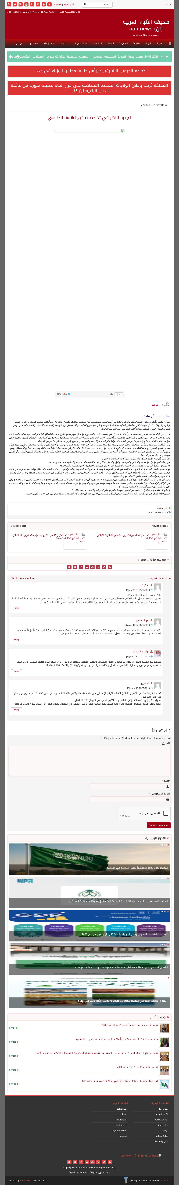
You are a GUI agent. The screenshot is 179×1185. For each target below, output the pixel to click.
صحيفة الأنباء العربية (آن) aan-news (146, 25)
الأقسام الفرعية (120, 1103)
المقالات (98, 43)
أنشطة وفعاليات (119, 1131)
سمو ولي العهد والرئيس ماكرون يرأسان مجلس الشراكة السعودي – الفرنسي (117, 1039)
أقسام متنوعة (80, 43)
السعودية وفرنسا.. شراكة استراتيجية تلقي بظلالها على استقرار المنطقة (119, 1081)
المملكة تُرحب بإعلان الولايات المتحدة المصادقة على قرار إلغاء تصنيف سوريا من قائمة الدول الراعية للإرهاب (89, 88)
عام (166, 508)
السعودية (123, 43)
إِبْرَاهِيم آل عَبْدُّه (141, 651)
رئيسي (165, 1131)
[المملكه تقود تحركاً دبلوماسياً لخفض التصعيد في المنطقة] (89, 859)
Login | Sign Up (63, 4)
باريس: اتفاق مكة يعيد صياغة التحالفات (120, 58)
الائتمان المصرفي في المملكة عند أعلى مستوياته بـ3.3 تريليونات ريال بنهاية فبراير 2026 (121, 967)
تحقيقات (63, 43)
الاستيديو (34, 43)
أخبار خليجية (162, 1125)
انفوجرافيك (49, 43)
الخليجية (136, 43)
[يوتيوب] (27, 4)
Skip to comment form (22, 578)
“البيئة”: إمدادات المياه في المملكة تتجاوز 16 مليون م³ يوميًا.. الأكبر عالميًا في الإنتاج (123, 1000)
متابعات (154, 405)
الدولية (160, 43)
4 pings (153, 578)
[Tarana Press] (126, 1181)
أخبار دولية (163, 1109)
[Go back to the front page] (141, 1156)
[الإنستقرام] (38, 4)
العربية (148, 43)
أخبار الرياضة (121, 1109)
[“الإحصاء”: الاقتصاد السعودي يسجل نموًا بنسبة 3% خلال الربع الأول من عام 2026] (89, 926)
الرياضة (111, 43)
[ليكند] (32, 4)
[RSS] (9, 4)
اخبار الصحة (122, 1120)
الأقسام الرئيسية (160, 1103)
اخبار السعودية (161, 1120)
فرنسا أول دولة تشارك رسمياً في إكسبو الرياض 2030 (130, 1025)
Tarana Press (26, 1181)
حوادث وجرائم (162, 1136)
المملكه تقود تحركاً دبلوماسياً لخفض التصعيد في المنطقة (137, 868)
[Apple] (49, 4)
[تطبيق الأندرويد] (44, 4)
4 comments (164, 578)
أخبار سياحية (121, 1125)
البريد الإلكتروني (160, 794)
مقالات (160, 508)
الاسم (166, 781)
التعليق (166, 743)
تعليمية (123, 1136)
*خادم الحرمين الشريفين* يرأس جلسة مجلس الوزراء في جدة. (89, 71)
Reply (16, 608)
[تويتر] (15, 4)
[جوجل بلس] (21, 4)
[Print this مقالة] (111, 394)
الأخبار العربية (162, 1114)
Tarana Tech (165, 1181)
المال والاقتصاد (161, 1141)
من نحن (168, 4)
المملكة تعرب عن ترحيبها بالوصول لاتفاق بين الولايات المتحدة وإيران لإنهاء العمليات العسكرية (118, 901)
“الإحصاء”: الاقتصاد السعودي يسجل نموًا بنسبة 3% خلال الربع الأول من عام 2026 (125, 934)
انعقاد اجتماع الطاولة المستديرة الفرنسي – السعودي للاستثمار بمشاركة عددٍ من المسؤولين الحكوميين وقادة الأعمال (96, 1053)
